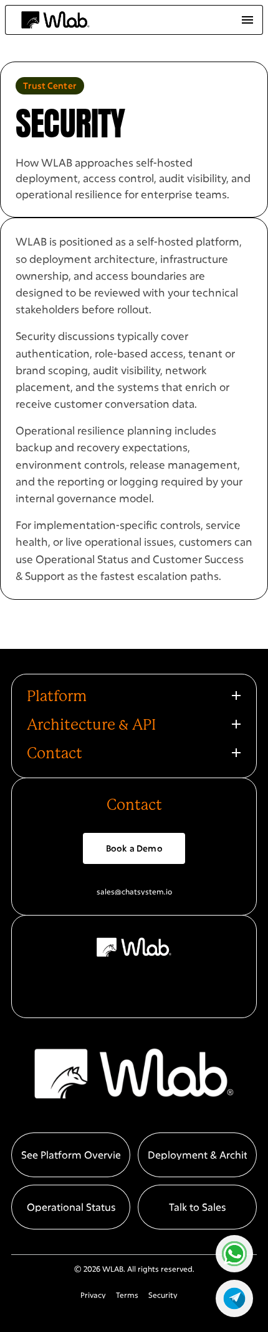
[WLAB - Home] (55, 20)
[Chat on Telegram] (234, 1298)
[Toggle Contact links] (236, 753)
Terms (127, 1294)
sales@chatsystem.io (134, 891)
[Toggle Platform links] (236, 695)
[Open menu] (247, 19)
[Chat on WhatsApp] (234, 1253)
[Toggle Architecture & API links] (236, 724)
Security (163, 1294)
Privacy (93, 1294)
